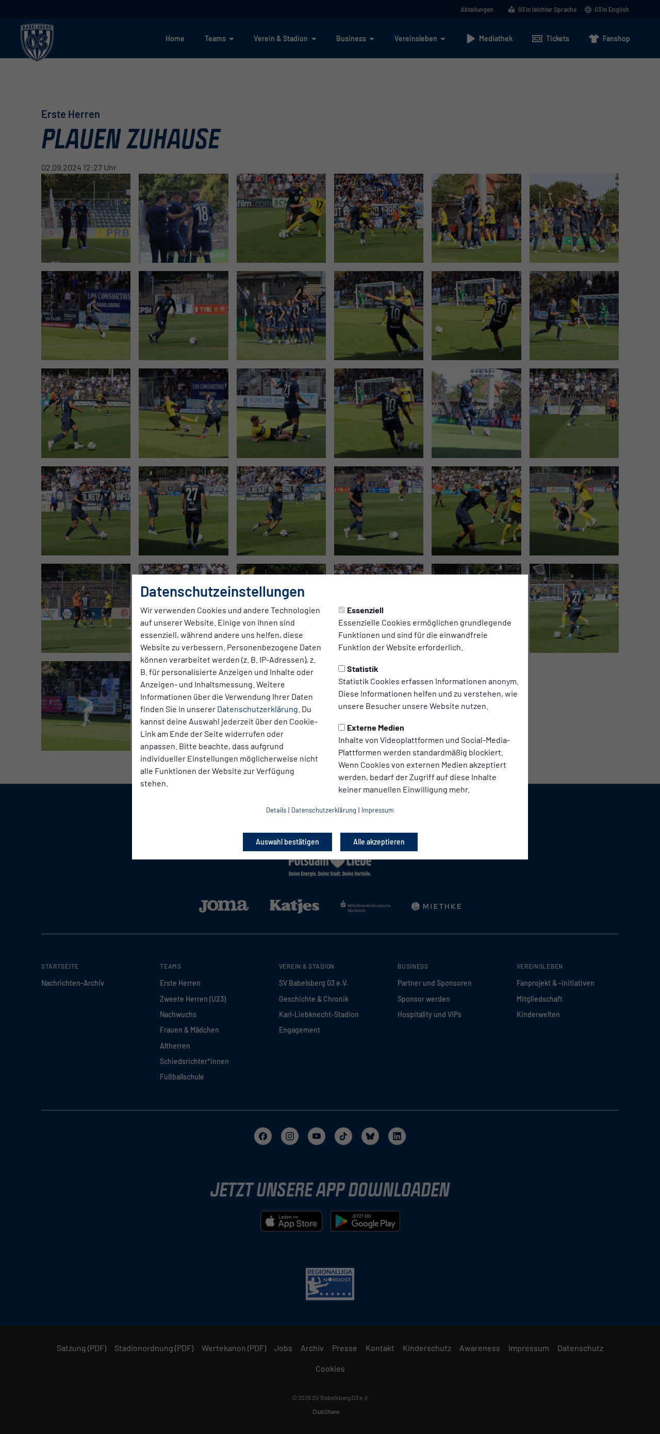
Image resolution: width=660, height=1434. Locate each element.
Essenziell (365, 610)
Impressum (377, 810)
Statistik (362, 668)
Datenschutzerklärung (257, 709)
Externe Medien (375, 727)
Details (276, 810)
